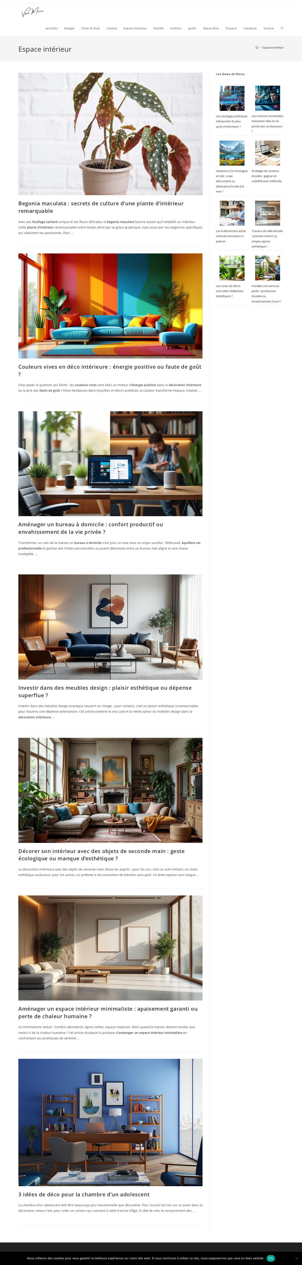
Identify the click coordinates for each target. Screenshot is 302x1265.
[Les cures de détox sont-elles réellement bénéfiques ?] (232, 268)
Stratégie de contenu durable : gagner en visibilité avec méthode (267, 176)
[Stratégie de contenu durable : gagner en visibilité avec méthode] (267, 153)
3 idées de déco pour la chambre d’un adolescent (83, 1194)
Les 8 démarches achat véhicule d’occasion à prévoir (231, 236)
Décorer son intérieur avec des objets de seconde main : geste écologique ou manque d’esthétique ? (101, 854)
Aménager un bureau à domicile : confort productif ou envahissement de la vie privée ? (90, 528)
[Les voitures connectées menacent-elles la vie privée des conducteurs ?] (267, 98)
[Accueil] (257, 47)
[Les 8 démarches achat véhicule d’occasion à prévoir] (232, 213)
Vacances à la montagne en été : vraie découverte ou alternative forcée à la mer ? (232, 181)
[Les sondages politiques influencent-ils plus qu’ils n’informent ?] (232, 98)
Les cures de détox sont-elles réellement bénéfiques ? (229, 291)
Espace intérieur (273, 47)
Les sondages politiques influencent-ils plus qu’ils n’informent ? (231, 121)
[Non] (296, 1258)
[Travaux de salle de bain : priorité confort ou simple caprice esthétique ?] (267, 213)
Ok (271, 1258)
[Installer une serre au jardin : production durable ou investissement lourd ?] (267, 268)
